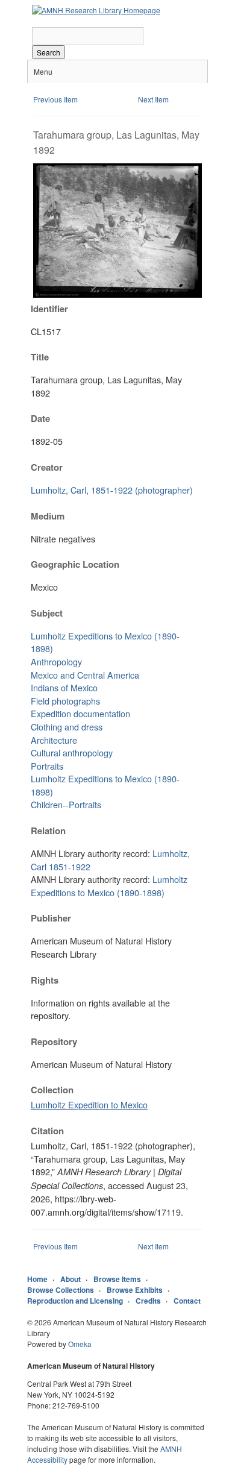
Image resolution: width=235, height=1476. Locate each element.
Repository (54, 1041)
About (70, 1278)
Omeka (80, 1344)
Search (48, 52)
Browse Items (117, 1278)
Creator (47, 467)
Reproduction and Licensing (75, 1300)
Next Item (153, 99)
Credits (148, 1300)
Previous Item (55, 99)
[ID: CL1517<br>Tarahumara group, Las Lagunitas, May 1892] (117, 294)
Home (37, 1278)
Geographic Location (75, 564)
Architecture (54, 739)
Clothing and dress (66, 726)
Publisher (51, 918)
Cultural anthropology (72, 752)
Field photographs (65, 700)
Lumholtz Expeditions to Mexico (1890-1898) (109, 886)
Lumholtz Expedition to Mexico (89, 1104)
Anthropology (56, 661)
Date (40, 418)
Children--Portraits (66, 804)
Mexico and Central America (85, 674)
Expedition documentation (80, 713)
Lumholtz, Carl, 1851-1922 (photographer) (112, 489)
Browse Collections (60, 1289)
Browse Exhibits (135, 1289)
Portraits (47, 765)
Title (40, 356)
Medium (47, 516)
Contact (187, 1300)
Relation (48, 830)
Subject (47, 613)
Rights (44, 980)
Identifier (49, 308)
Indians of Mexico (64, 687)
